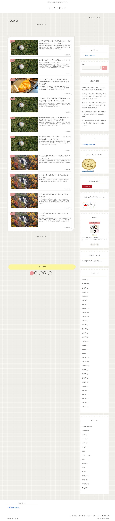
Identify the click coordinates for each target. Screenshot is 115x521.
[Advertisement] (41, 30)
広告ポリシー (96, 515)
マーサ (94, 235)
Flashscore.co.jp (90, 55)
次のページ (42, 266)
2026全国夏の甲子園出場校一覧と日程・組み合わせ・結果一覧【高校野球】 (94, 88)
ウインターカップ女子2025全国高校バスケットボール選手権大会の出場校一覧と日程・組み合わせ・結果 (94, 96)
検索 (83, 64)
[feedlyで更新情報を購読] (94, 244)
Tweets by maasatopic (88, 144)
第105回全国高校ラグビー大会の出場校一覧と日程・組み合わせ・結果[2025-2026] (94, 114)
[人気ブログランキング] (89, 164)
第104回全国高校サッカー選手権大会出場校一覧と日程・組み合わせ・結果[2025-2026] (94, 123)
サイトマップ (105, 515)
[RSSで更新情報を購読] (97, 244)
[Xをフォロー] (92, 244)
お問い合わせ (74, 515)
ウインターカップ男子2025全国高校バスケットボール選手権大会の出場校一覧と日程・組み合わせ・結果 (94, 105)
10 (45, 273)
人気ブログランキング (88, 171)
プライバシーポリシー (85, 515)
